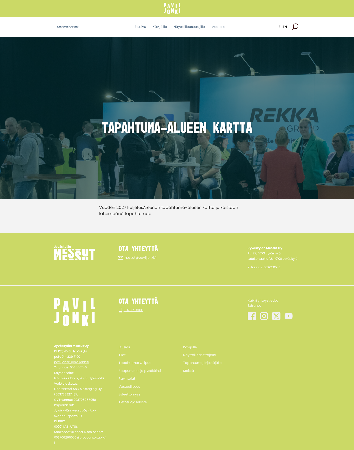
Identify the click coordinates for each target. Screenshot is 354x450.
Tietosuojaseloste (133, 402)
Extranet (254, 305)
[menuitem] (145, 347)
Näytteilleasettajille (189, 26)
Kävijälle (190, 347)
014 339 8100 (133, 310)
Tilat (122, 355)
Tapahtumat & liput (135, 362)
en (285, 26)
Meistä (188, 370)
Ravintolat (127, 378)
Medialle (218, 26)
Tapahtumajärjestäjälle (202, 362)
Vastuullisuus (129, 386)
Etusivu (140, 26)
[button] (295, 27)
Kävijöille (160, 26)
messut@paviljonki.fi (140, 257)
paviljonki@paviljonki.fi (71, 362)
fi (280, 26)
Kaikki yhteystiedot (263, 300)
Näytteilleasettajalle (199, 355)
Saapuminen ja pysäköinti (140, 370)
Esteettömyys (129, 394)
